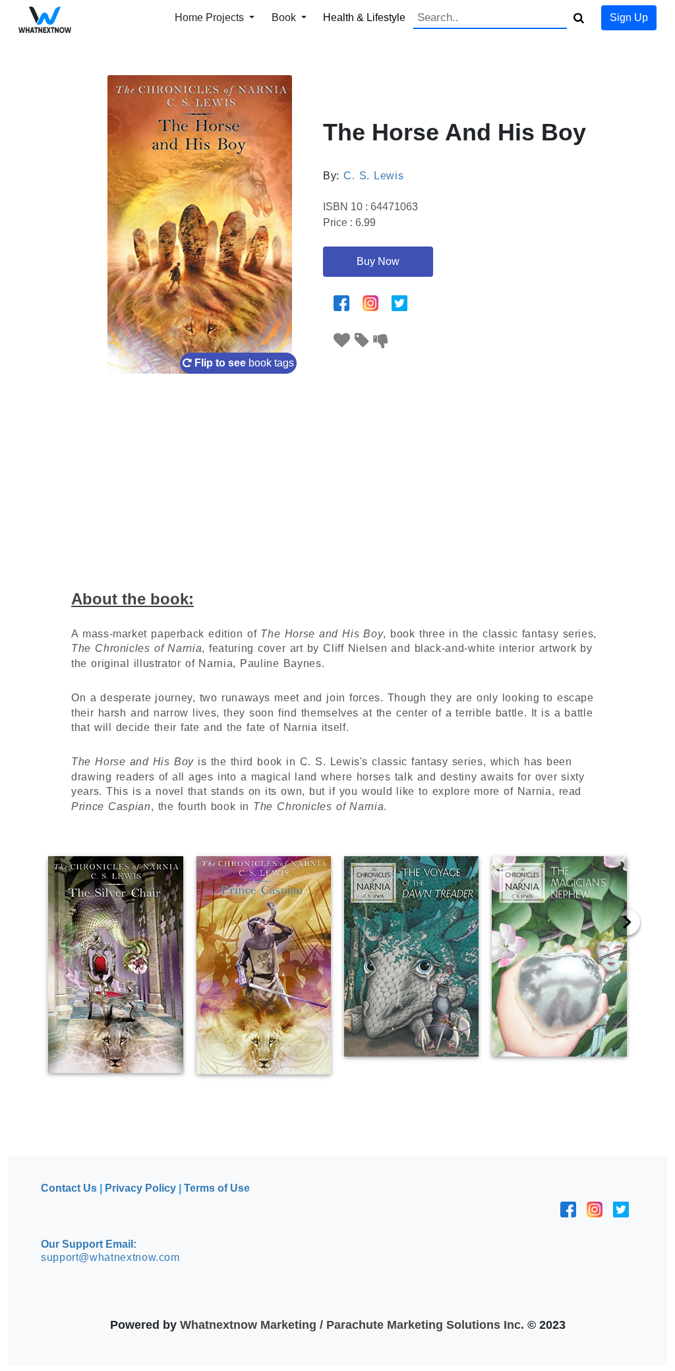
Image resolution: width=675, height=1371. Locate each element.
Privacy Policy (140, 1188)
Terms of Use (217, 1188)
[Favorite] (342, 340)
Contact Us (69, 1188)
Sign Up (629, 17)
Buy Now (378, 261)
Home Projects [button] (211, 17)
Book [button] (285, 17)
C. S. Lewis (373, 175)
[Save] (362, 340)
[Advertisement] (337, 472)
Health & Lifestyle (364, 17)
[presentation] (627, 922)
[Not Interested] (381, 340)
